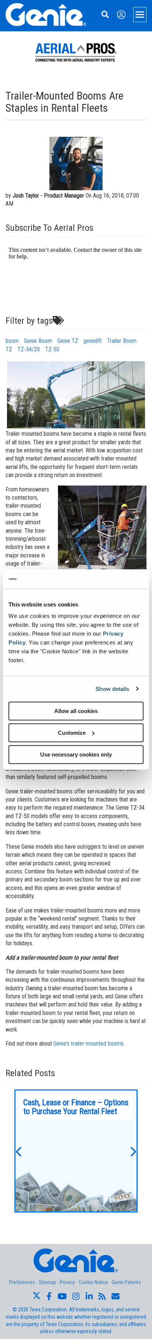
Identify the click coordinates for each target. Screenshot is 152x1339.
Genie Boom (38, 340)
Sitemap (47, 1282)
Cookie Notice (93, 1282)
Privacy (67, 1282)
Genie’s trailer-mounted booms (88, 1043)
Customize (72, 733)
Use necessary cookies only (76, 754)
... (76, 1151)
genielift (92, 340)
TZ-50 (52, 349)
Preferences (22, 1282)
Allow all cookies (76, 711)
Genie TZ (67, 340)
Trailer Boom (122, 340)
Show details (112, 689)
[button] (18, 1151)
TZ (9, 349)
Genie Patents (126, 1282)
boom (12, 340)
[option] (76, 1151)
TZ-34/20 (28, 349)
